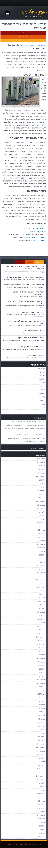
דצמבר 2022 (41, 537)
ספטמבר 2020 (40, 612)
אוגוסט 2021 (41, 587)
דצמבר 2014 (41, 744)
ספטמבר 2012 (40, 819)
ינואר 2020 (41, 630)
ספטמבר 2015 (40, 722)
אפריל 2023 (41, 523)
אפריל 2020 (41, 619)
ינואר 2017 (41, 701)
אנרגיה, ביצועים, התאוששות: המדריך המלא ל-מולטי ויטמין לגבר (25, 425)
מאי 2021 (42, 598)
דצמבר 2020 (41, 608)
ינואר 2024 (41, 498)
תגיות (20, 262)
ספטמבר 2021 (40, 583)
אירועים (42, 372)
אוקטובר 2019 (40, 637)
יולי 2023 (42, 512)
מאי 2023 (42, 519)
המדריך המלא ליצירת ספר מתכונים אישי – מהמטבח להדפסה (26, 438)
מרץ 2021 (42, 605)
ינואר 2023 (41, 533)
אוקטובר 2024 (40, 476)
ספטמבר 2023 (40, 505)
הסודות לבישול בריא (36, 356)
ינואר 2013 (41, 804)
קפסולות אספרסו (39, 229)
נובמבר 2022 (41, 541)
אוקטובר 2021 (40, 580)
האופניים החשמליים (35, 125)
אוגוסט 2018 (41, 665)
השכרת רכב (24, 234)
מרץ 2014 (42, 762)
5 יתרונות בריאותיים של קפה (33, 312)
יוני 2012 (42, 829)
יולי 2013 (42, 783)
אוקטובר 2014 (40, 747)
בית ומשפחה (41, 375)
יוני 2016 (42, 712)
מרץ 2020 (42, 623)
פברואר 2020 (41, 626)
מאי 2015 (42, 733)
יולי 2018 (42, 669)
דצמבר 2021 (41, 573)
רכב (44, 411)
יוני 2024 (42, 484)
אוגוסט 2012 (41, 822)
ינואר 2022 (41, 569)
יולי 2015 (42, 730)
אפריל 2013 (41, 794)
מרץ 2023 (42, 526)
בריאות (43, 383)
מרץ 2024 (42, 494)
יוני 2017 (42, 687)
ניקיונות (42, 400)
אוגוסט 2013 (41, 779)
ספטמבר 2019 (40, 640)
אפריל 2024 (41, 491)
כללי (43, 397)
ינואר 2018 (41, 676)
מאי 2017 (42, 690)
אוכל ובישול (41, 368)
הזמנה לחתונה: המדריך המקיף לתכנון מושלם (31, 434)
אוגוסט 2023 (41, 509)
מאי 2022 (42, 558)
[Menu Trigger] (7, 13)
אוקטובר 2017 (40, 683)
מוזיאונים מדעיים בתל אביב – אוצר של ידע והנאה (25, 277)
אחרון (30, 262)
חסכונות (42, 386)
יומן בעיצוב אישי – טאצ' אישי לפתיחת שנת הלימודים (23, 285)
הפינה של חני (24, 844)
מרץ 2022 (42, 562)
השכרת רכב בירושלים (37, 237)
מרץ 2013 (42, 797)
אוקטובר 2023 (40, 501)
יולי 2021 (42, 591)
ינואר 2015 (41, 740)
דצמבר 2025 (41, 459)
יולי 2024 (42, 480)
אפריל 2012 (41, 837)
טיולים (43, 390)
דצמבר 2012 (41, 808)
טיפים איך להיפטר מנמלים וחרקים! (30, 338)
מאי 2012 (42, 833)
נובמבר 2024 (41, 473)
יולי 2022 (42, 555)
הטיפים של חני (40, 45)
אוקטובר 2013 (40, 776)
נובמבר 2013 (41, 772)
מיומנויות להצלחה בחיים (34, 330)
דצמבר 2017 (41, 680)
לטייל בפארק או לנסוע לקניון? (32, 347)
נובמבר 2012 (41, 812)
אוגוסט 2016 (41, 708)
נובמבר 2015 (41, 719)
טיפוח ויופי (42, 393)
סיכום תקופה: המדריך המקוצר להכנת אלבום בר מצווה (28, 421)
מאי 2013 (42, 790)
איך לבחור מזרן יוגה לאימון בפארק (34, 442)
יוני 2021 (42, 594)
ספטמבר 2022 (40, 548)
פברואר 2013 (41, 801)
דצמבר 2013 (41, 769)
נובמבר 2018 (41, 655)
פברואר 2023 (41, 530)
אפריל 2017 (41, 694)
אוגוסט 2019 (41, 644)
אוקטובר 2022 (40, 544)
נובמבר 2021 (41, 576)
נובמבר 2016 (41, 705)
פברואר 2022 (41, 566)
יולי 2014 (42, 758)
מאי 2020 (42, 615)
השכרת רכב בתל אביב (37, 240)
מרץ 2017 (42, 697)
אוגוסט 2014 (41, 755)
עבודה (31, 45)
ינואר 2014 (41, 765)
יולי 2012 (42, 826)
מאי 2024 (42, 487)
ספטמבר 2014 (40, 751)
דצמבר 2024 (41, 469)
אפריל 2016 (41, 715)
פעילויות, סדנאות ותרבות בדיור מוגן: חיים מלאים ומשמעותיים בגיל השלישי (25, 267)
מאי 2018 (42, 673)
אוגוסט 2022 (41, 551)
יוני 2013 (42, 787)
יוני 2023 (42, 516)
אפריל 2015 (41, 737)
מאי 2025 (42, 466)
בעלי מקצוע (41, 379)
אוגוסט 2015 (41, 726)
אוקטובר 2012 (40, 815)
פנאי (43, 408)
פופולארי (39, 262)
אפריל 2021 (41, 601)
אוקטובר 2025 (40, 462)
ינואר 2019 (41, 648)
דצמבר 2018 (41, 651)
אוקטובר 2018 (40, 658)
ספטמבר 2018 (40, 662)
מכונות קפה (41, 232)
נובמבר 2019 (41, 633)
